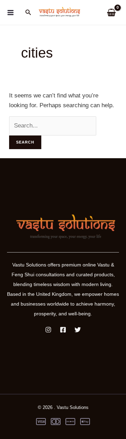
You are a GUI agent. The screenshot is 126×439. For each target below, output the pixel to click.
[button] (28, 12)
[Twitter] (78, 330)
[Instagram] (48, 330)
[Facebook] (63, 330)
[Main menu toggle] (10, 12)
